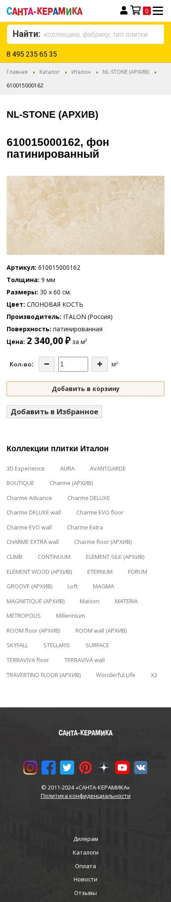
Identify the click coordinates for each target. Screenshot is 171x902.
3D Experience (26, 468)
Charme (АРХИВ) (71, 483)
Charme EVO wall (29, 527)
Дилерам (85, 839)
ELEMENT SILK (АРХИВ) (115, 557)
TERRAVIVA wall (84, 660)
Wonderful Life (115, 675)
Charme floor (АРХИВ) (103, 542)
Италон (81, 72)
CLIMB (14, 557)
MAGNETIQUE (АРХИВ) (35, 601)
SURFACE (97, 645)
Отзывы (85, 893)
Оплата (85, 866)
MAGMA (103, 586)
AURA (67, 468)
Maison (90, 601)
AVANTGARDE (108, 468)
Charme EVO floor (100, 512)
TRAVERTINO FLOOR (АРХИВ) (44, 675)
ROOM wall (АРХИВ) (101, 630)
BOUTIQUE (20, 483)
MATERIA (126, 601)
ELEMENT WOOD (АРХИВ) (39, 572)
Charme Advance (29, 498)
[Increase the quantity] (100, 364)
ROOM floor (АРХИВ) (33, 630)
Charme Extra (85, 527)
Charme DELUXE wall (34, 512)
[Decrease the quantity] (47, 364)
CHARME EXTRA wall (33, 542)
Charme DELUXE (89, 498)
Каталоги (86, 852)
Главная (17, 72)
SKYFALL (17, 645)
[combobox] (85, 34)
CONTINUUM (54, 557)
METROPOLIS (24, 615)
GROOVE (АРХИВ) (29, 586)
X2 (154, 675)
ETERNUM (100, 572)
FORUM (137, 572)
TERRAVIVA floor (28, 660)
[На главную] (55, 10)
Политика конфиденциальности (86, 796)
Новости (85, 879)
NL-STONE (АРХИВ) (126, 72)
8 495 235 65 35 (32, 54)
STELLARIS (56, 645)
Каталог (49, 72)
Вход (124, 10)
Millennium (70, 615)
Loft (73, 586)
